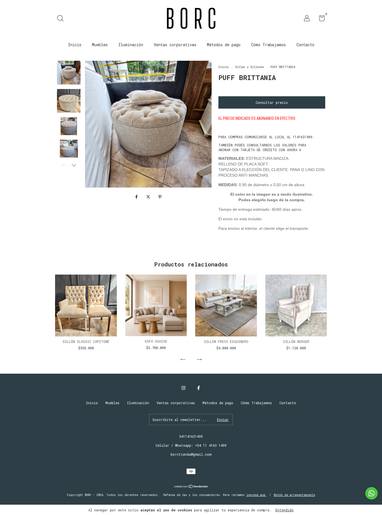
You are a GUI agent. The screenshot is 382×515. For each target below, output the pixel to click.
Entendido (284, 510)
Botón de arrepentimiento (294, 495)
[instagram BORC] (183, 387)
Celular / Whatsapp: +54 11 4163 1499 (191, 445)
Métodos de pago (223, 44)
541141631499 (191, 436)
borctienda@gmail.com (191, 454)
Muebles (100, 44)
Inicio (74, 44)
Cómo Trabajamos (268, 44)
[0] (319, 19)
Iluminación (130, 44)
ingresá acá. (256, 495)
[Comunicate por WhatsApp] (371, 493)
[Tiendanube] (191, 487)
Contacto (305, 44)
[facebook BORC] (198, 387)
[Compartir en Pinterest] (160, 197)
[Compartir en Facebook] (138, 197)
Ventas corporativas (175, 44)
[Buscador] (62, 19)
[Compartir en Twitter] (149, 197)
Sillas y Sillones (249, 67)
